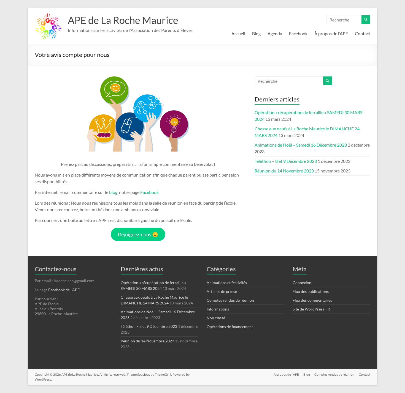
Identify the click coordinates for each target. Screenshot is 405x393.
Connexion (302, 282)
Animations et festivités (227, 282)
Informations (218, 309)
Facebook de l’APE (64, 289)
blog (113, 192)
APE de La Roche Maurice (123, 20)
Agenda (275, 33)
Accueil (238, 33)
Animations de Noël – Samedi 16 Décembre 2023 (301, 144)
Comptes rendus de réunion (230, 300)
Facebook (298, 33)
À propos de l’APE (331, 33)
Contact (362, 33)
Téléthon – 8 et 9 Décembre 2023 (286, 161)
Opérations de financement (230, 326)
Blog (256, 33)
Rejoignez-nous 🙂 (138, 234)
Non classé (216, 317)
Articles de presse (222, 291)
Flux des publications (311, 291)
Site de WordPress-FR (311, 309)
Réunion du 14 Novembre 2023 (284, 170)
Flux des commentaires (312, 300)
